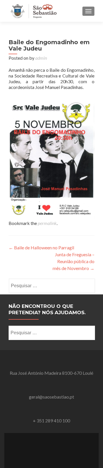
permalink (47, 223)
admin (41, 58)
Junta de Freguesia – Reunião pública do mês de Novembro (73, 261)
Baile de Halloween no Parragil (41, 247)
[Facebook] (51, 447)
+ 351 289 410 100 (51, 420)
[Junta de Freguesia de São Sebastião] (33, 11)
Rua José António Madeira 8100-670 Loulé (51, 373)
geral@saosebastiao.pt (51, 396)
